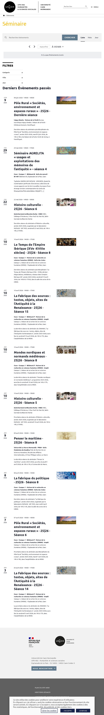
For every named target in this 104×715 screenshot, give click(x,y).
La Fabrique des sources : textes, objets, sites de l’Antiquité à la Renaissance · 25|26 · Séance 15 (32, 304)
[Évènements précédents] (29, 46)
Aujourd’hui (44, 47)
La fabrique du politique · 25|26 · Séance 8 (31, 480)
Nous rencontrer (43, 668)
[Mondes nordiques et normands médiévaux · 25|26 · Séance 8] (66, 350)
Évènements (10, 15)
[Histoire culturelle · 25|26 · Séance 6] (66, 202)
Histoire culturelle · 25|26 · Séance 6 (28, 207)
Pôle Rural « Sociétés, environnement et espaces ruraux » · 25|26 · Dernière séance (32, 109)
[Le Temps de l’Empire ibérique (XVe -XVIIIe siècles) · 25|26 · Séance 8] (66, 242)
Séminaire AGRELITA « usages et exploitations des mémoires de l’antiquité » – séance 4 (30, 161)
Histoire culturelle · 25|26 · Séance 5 (28, 400)
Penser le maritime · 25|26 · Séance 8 (28, 440)
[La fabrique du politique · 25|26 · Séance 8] (66, 476)
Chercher (70, 37)
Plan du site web (42, 688)
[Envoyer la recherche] (86, 6)
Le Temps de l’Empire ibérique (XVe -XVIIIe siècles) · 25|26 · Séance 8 (32, 248)
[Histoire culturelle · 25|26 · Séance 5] (66, 396)
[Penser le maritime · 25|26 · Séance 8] (66, 436)
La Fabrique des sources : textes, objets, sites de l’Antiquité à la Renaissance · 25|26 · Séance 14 (32, 581)
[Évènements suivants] (34, 46)
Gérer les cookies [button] (49, 710)
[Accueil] (4, 15)
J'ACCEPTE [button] (68, 711)
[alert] (52, 55)
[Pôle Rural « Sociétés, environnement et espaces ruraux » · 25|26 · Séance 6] (66, 520)
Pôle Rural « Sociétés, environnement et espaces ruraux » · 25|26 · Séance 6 (32, 529)
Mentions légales (42, 692)
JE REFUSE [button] (83, 711)
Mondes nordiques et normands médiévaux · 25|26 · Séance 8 (30, 356)
